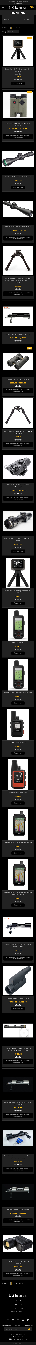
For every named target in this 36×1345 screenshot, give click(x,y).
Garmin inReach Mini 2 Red (18, 792)
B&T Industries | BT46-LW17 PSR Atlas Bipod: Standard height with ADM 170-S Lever (18, 280)
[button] (18, 19)
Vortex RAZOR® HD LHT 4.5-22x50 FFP (18, 177)
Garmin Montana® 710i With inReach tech (18, 843)
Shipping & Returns (17, 1311)
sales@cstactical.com (19, 1339)
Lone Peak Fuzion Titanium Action (18, 1209)
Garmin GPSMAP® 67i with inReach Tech (18, 693)
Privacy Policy (18, 1308)
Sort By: (4, 32)
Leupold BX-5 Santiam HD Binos (18, 379)
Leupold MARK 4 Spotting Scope (18, 998)
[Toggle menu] (5, 7)
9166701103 (20, 3)
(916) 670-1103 (19, 1337)
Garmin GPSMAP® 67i (18, 643)
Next (20, 28)
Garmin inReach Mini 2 (18, 743)
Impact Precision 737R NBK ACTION (18, 334)
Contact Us (18, 1304)
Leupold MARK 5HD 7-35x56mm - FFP (18, 227)
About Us (18, 1300)
